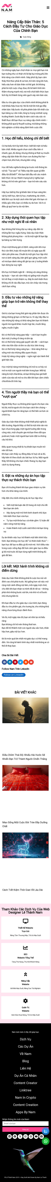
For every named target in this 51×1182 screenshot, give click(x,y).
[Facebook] (14, 1136)
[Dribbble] (30, 1136)
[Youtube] (36, 1136)
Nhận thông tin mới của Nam (15, 1119)
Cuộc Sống (27, 37)
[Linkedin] (9, 1136)
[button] (4, 662)
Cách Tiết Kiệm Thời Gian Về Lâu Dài (22, 889)
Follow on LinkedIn (13, 674)
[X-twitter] (20, 1136)
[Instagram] (25, 1136)
